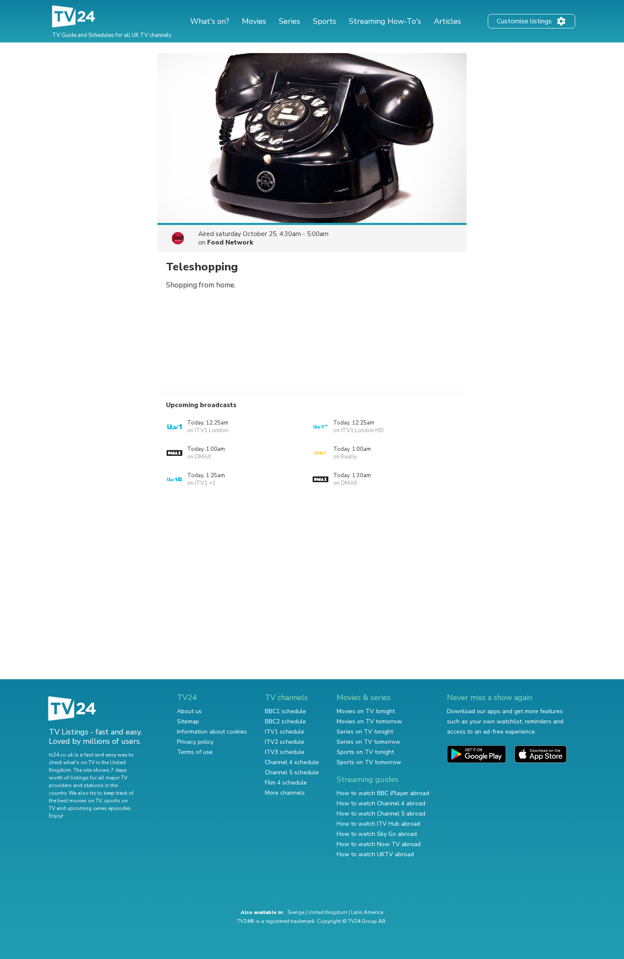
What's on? (209, 21)
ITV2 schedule (284, 742)
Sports (324, 21)
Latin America (367, 912)
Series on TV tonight (365, 732)
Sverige (295, 912)
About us (189, 711)
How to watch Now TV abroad (379, 844)
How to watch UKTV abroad (375, 854)
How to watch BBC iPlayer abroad (383, 793)
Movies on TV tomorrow (369, 721)
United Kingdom (327, 912)
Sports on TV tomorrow (369, 762)
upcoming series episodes (99, 808)
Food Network (230, 242)
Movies (254, 21)
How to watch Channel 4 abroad (381, 803)
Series (289, 21)
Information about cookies (212, 732)
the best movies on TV (75, 800)
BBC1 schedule (285, 711)
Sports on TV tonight (365, 752)
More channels (285, 793)
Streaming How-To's (385, 21)
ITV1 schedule (284, 732)
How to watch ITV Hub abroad (378, 824)
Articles (447, 21)
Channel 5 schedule (292, 772)
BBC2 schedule (285, 721)
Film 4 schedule (286, 783)
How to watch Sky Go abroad (377, 834)
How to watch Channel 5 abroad (381, 814)
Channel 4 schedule (292, 762)
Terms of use (195, 752)
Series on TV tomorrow (368, 742)
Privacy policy (195, 742)
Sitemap (188, 721)
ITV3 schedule (284, 752)
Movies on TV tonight (366, 711)
